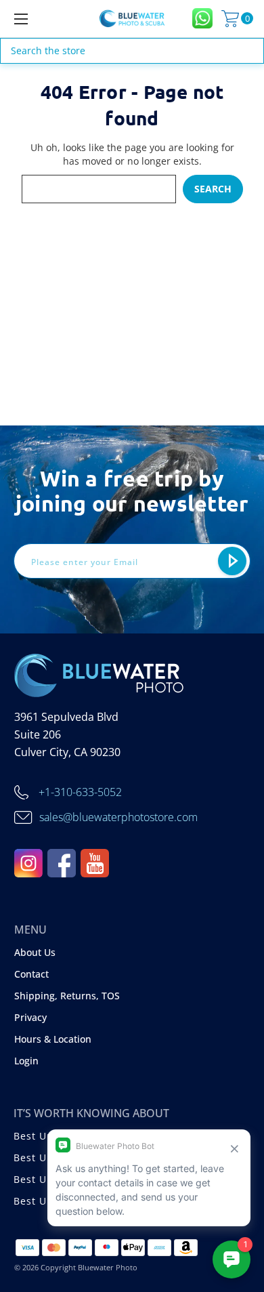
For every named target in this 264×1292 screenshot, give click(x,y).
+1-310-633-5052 (80, 792)
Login (26, 1060)
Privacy (30, 1017)
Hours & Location (52, 1039)
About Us (35, 952)
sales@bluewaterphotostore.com (118, 817)
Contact (31, 973)
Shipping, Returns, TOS (67, 995)
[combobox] (132, 51)
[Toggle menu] (38, 18)
